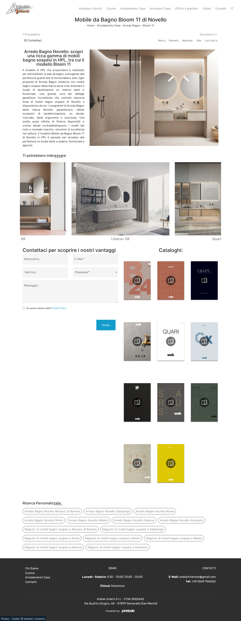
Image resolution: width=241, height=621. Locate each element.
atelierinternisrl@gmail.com (197, 577)
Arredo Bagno (131, 25)
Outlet (207, 8)
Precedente (32, 34)
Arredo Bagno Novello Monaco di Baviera (52, 511)
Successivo (207, 34)
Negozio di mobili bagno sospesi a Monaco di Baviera (61, 529)
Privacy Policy (58, 308)
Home (90, 25)
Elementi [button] (174, 40)
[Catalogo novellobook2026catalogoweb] (204, 402)
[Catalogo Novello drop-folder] (137, 341)
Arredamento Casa (132, 8)
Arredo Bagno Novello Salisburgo (108, 511)
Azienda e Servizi (90, 8)
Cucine (111, 8)
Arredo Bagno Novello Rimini (44, 520)
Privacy (5, 618)
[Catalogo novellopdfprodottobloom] (171, 280)
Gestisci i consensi (34, 618)
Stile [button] (198, 40)
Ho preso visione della (46, 308)
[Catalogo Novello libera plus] (171, 463)
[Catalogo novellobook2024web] (137, 280)
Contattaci (34, 40)
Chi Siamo (31, 568)
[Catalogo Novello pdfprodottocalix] (204, 341)
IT (232, 8)
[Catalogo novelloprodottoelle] (137, 463)
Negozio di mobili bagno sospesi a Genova (53, 547)
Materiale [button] (187, 40)
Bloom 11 (148, 25)
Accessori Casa (160, 8)
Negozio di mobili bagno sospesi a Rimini (112, 538)
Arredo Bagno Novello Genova (134, 520)
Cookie (16, 618)
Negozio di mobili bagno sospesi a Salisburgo (133, 529)
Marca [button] (161, 40)
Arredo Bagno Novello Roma (155, 511)
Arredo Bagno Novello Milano (88, 520)
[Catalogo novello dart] (137, 402)
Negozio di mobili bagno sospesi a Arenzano (118, 547)
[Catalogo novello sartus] (171, 402)
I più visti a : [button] (211, 40)
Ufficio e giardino (186, 8)
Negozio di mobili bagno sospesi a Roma (52, 538)
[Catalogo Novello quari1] (171, 341)
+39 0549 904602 (204, 581)
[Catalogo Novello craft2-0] (204, 280)
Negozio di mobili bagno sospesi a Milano (174, 538)
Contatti (220, 8)
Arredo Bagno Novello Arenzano (181, 520)
